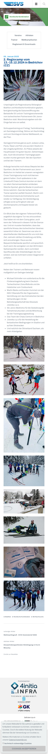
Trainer (14, 40)
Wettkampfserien (29, 40)
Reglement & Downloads (23, 44)
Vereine (18, 35)
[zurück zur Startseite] (14, 5)
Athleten (29, 35)
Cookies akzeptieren (24, 749)
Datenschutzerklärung (18, 740)
